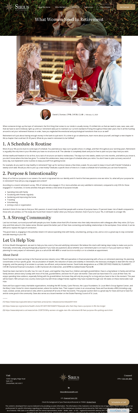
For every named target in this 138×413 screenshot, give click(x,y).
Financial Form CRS (70, 398)
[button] (44, 7)
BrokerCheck (91, 402)
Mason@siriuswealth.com (69, 392)
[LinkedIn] (68, 387)
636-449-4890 (127, 379)
